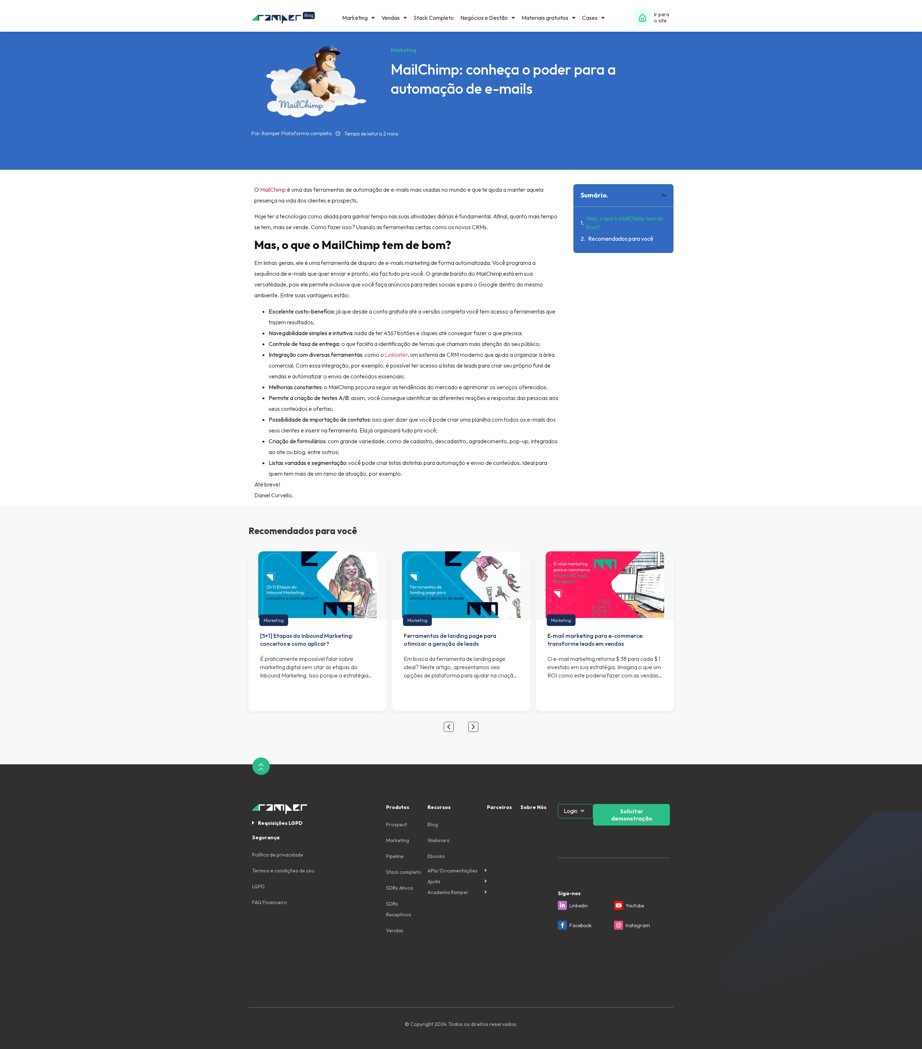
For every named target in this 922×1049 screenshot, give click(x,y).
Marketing (355, 17)
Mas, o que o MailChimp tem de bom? (625, 223)
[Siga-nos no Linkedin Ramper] (562, 905)
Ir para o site (661, 17)
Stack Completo (433, 17)
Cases (589, 17)
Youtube (635, 905)
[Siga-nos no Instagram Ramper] (618, 925)
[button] (663, 195)
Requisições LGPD (280, 823)
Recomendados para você (620, 238)
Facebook (580, 925)
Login (570, 810)
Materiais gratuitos (545, 17)
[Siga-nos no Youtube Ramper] (618, 905)
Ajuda (434, 881)
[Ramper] (283, 18)
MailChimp (273, 189)
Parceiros (499, 807)
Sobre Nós (533, 807)
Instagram (638, 925)
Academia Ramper (448, 892)
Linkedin (578, 905)
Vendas (390, 17)
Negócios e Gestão (484, 17)
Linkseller (396, 354)
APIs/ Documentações (453, 870)
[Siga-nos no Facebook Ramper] (562, 925)
